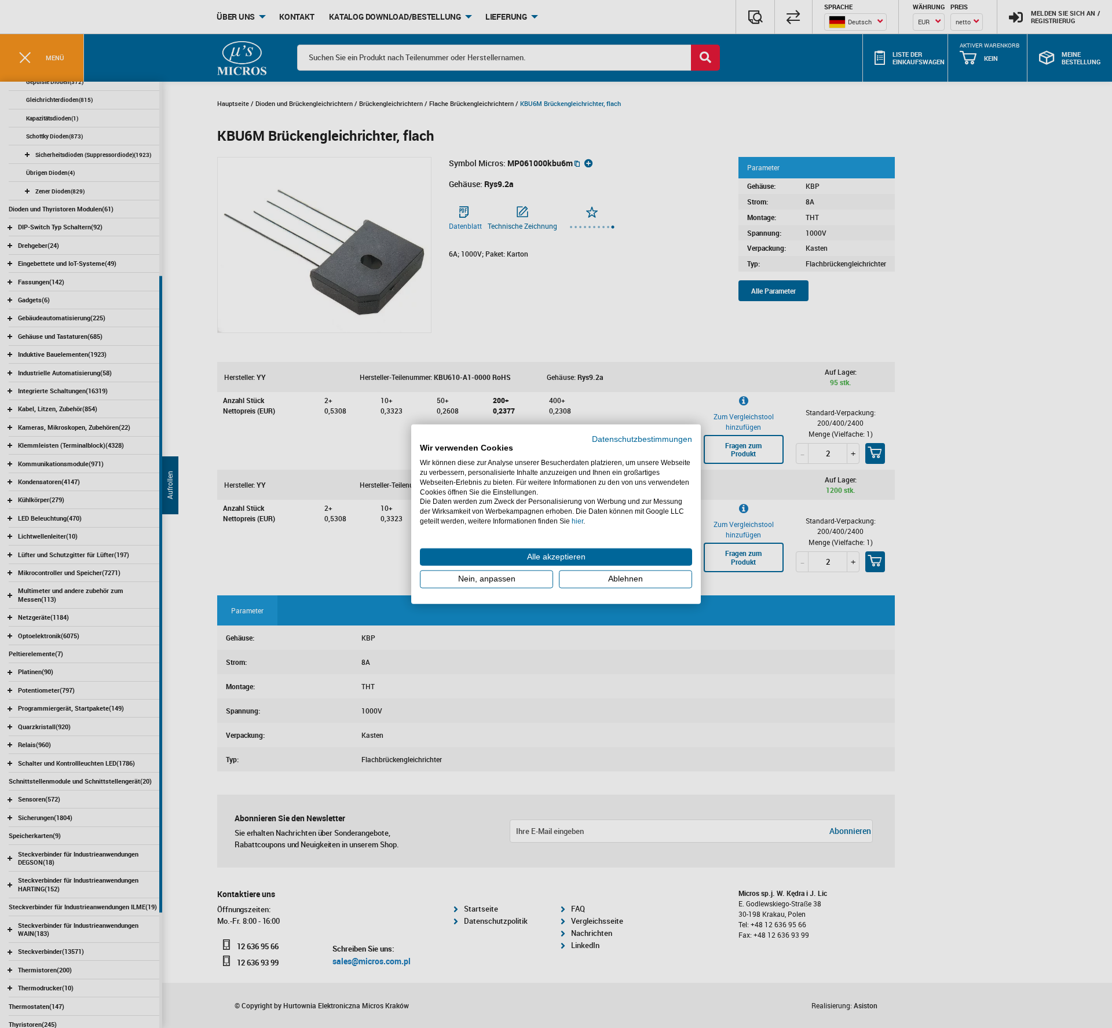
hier (577, 521)
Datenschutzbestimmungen (642, 438)
